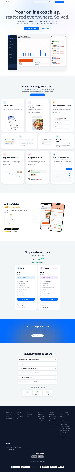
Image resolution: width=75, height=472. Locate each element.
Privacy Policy (41, 416)
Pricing (41, 1)
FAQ (28, 416)
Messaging (8, 422)
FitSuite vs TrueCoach (64, 414)
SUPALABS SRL (14, 446)
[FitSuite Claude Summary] (44, 461)
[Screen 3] (11, 215)
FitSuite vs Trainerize (64, 412)
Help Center (29, 414)
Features (36, 1)
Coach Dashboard (20, 416)
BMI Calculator (52, 422)
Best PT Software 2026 (64, 426)
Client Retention (63, 439)
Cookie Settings (41, 420)
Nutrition (7, 416)
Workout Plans (8, 414)
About (39, 412)
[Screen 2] (8, 215)
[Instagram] (6, 449)
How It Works (19, 412)
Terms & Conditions (42, 418)
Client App (19, 418)
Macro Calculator (52, 420)
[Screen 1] (5, 215)
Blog (45, 1)
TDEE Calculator (52, 418)
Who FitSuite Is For (64, 432)
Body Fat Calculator (53, 416)
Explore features (45, 28)
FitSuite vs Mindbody (64, 420)
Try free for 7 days (59, 1)
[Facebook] (8, 449)
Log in (67, 1)
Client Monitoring (9, 418)
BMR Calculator (52, 414)
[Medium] (11, 449)
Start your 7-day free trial (31, 28)
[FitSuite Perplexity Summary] (43, 461)
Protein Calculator (52, 427)
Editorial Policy (41, 414)
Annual (41, 259)
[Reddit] (10, 449)
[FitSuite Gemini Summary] (41, 461)
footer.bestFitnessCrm (64, 430)
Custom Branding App (10, 420)
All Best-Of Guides (64, 424)
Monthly (34, 259)
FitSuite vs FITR (63, 422)
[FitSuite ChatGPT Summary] (40, 461)
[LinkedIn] (13, 449)
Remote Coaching (63, 434)
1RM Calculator (52, 412)
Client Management (9, 412)
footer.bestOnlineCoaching (65, 428)
